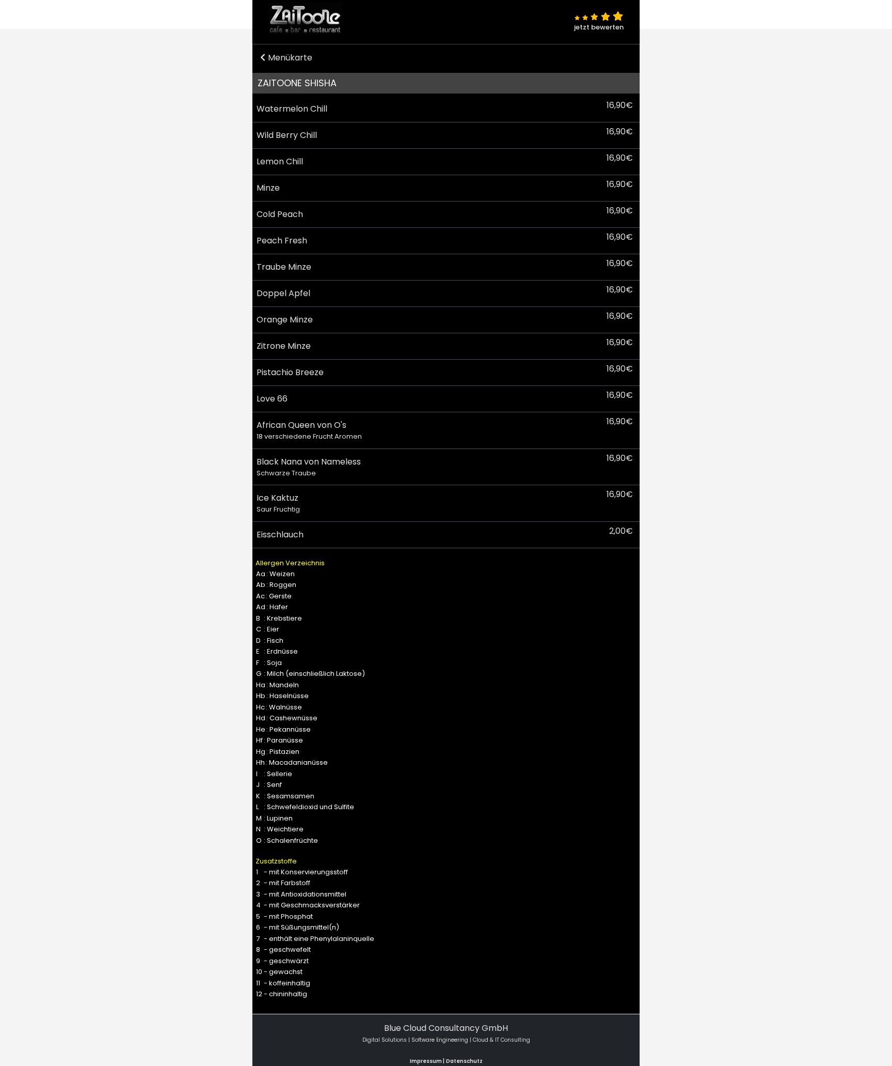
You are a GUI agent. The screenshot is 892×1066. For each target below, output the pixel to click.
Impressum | (427, 1061)
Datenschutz (464, 1061)
